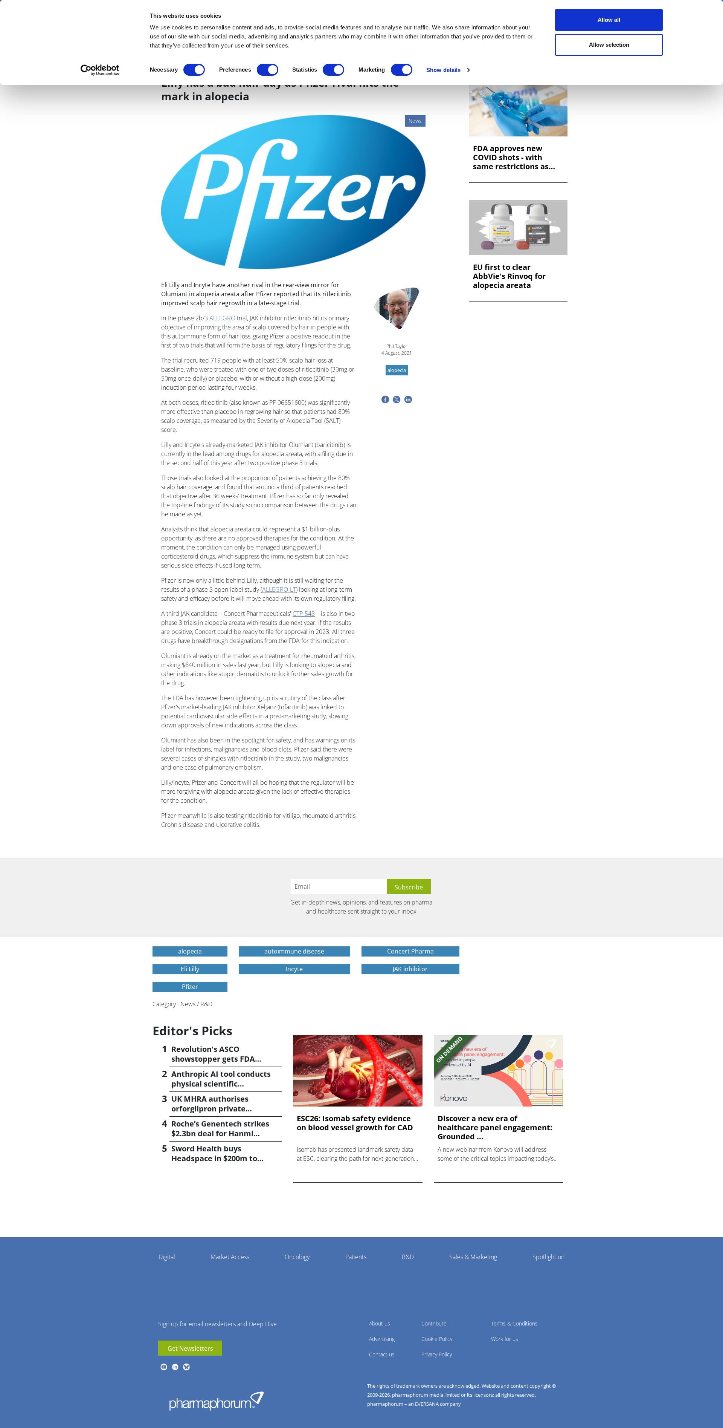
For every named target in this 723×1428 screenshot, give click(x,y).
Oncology (297, 1257)
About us (379, 1323)
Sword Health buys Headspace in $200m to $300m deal (214, 1158)
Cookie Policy (436, 1338)
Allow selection (609, 44)
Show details (443, 70)
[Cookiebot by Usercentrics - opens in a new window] (100, 70)
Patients (355, 1257)
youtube (164, 1367)
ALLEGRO (222, 318)
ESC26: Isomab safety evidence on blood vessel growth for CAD (355, 1123)
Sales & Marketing (473, 1257)
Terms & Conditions (514, 1323)
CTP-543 (304, 613)
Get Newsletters (190, 1348)
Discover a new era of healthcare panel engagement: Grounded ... (495, 1127)
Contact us (382, 1354)
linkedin (175, 1367)
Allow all (609, 20)
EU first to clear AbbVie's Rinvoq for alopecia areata (509, 276)
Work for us (504, 1338)
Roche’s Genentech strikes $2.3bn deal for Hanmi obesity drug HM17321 (220, 1133)
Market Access (229, 1257)
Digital (167, 1257)
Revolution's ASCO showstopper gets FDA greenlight (213, 1059)
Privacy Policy (436, 1354)
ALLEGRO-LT (279, 589)
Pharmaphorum (216, 1401)
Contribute (434, 1323)
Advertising (382, 1338)
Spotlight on (548, 1257)
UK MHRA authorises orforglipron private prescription (210, 1108)
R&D (408, 1257)
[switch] (267, 70)
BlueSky (186, 1367)
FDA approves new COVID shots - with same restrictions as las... (511, 157)
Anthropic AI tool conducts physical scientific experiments (221, 1084)
